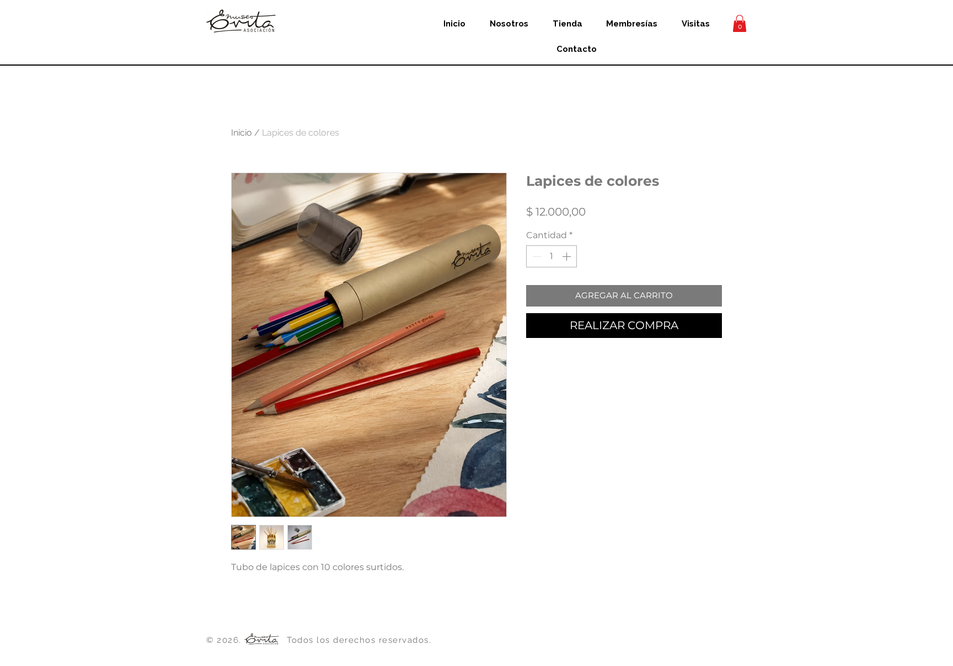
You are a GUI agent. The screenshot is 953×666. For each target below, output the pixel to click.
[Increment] (567, 256)
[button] (739, 23)
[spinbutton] (551, 256)
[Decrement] (535, 256)
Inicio (241, 132)
